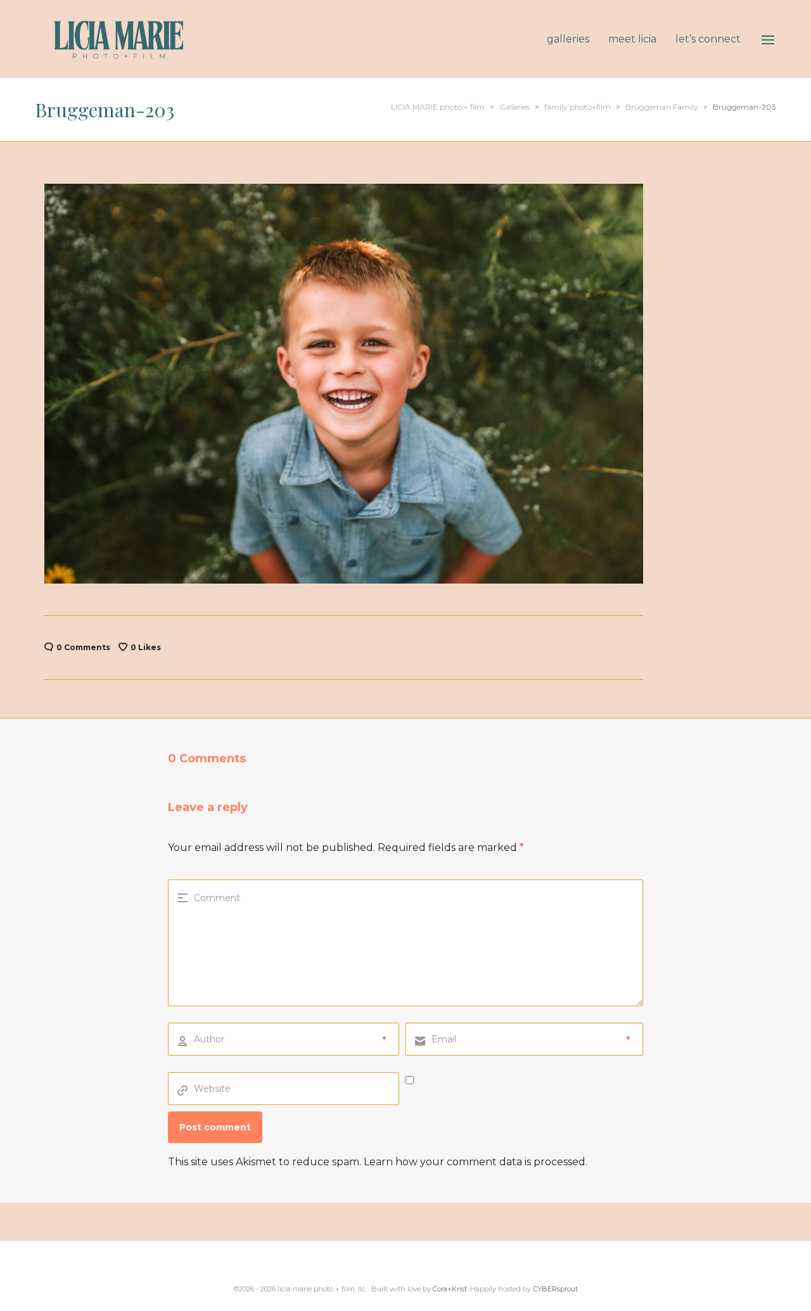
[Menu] (768, 40)
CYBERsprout (555, 1288)
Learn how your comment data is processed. (475, 1162)
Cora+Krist (450, 1288)
